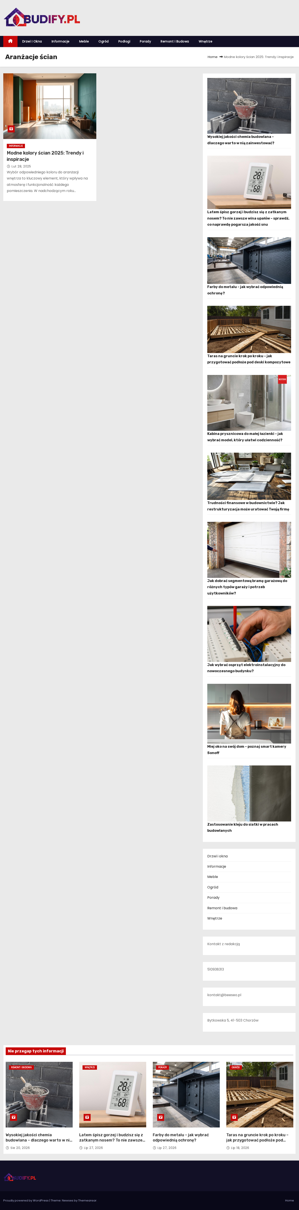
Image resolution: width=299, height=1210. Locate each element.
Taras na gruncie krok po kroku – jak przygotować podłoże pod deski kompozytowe (257, 1140)
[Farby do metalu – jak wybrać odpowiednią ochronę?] (249, 260)
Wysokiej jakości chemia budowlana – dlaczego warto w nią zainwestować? (39, 1140)
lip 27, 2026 (93, 1148)
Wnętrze (206, 41)
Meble (84, 41)
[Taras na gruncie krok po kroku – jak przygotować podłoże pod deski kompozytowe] (249, 329)
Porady (145, 41)
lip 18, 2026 (240, 1148)
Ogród (103, 41)
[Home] (10, 41)
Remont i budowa (175, 41)
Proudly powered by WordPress (26, 1200)
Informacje (61, 41)
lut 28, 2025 (21, 166)
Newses (67, 1200)
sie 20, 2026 (20, 1148)
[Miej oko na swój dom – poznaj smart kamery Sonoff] (249, 714)
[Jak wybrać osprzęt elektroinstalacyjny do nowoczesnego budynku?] (249, 634)
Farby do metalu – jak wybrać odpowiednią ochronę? (181, 1138)
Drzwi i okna (32, 41)
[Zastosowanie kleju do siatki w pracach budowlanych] (249, 793)
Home (213, 57)
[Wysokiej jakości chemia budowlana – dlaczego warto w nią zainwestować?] (249, 106)
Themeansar (87, 1200)
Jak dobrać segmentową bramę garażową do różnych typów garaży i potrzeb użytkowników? (247, 587)
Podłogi (124, 41)
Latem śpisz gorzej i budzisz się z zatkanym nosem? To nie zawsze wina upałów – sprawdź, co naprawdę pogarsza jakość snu (248, 218)
